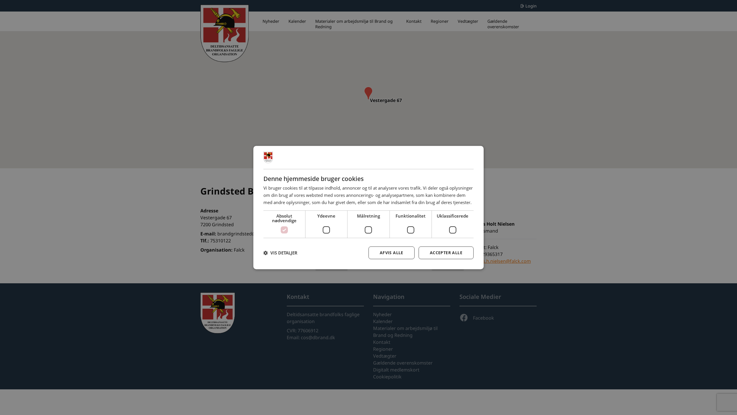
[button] (280, 253)
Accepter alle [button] (446, 252)
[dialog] (368, 207)
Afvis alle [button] (391, 252)
